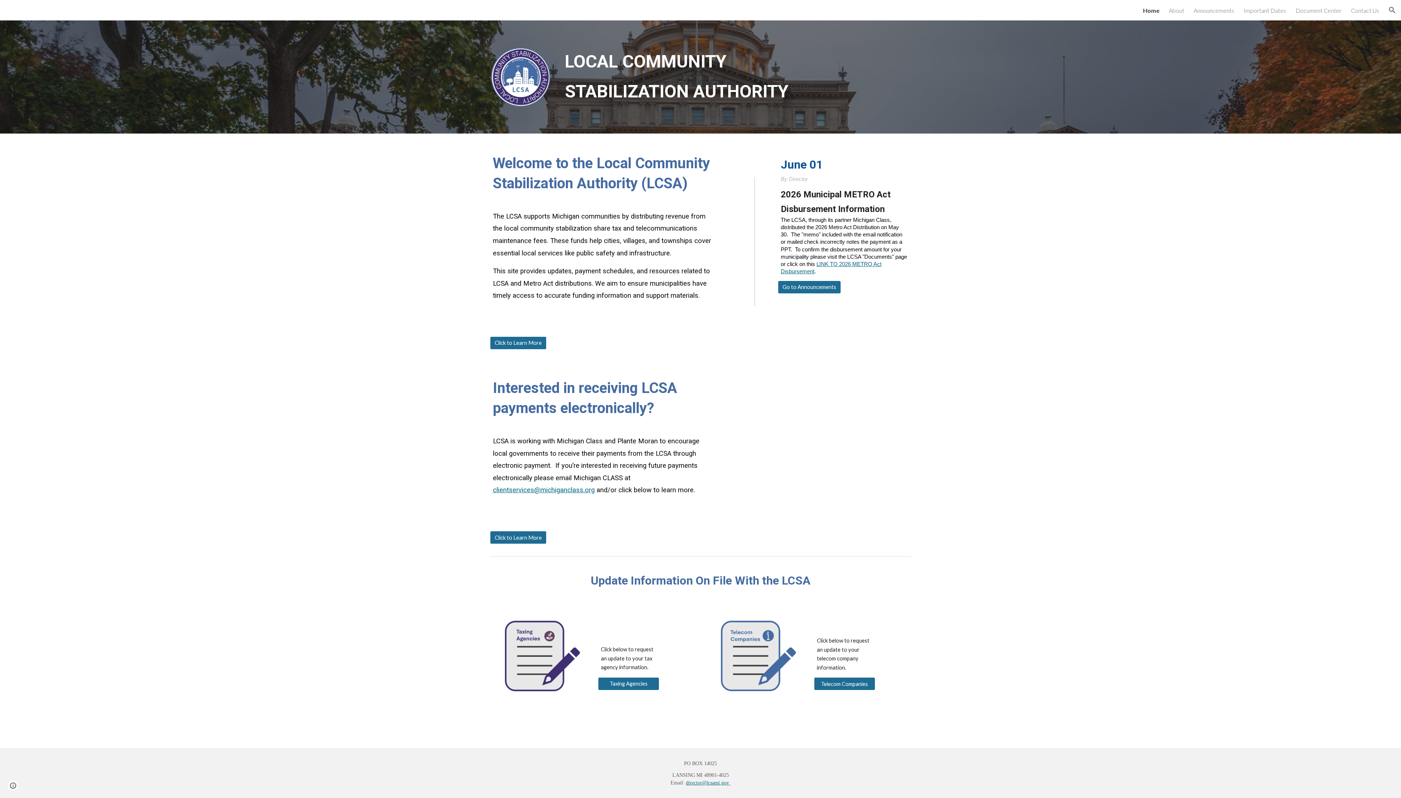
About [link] (1176, 10)
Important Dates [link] (1265, 10)
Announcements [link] (1214, 10)
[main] (736, 76)
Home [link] (1151, 10)
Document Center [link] (1319, 10)
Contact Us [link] (1365, 10)
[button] (1392, 10)
